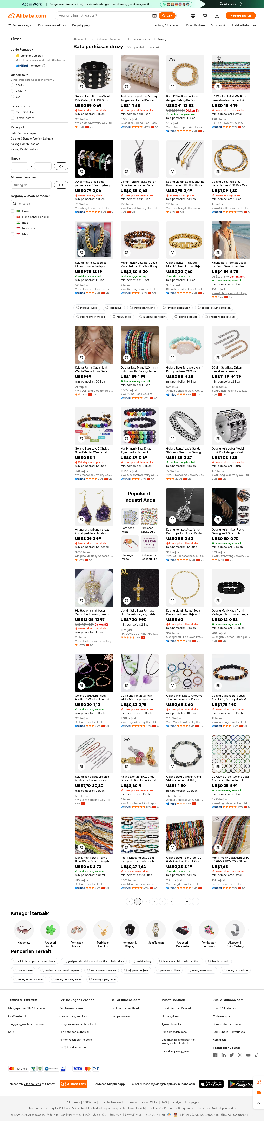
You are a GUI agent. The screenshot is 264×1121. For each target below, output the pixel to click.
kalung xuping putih (104, 979)
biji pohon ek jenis (138, 970)
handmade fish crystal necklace (181, 961)
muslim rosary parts (155, 316)
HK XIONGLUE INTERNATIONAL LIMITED (140, 633)
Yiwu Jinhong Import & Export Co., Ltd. (231, 293)
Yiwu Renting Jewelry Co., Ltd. (140, 289)
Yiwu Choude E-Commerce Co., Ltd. (94, 289)
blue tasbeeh (25, 970)
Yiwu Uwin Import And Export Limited (185, 127)
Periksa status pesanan (227, 1024)
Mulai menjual (221, 1016)
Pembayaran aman (71, 1008)
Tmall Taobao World (111, 1102)
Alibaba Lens (32, 1084)
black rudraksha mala (103, 970)
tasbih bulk (116, 307)
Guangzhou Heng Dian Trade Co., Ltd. (140, 122)
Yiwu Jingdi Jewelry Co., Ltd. (93, 208)
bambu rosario (220, 961)
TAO (164, 1102)
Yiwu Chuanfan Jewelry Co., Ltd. (140, 475)
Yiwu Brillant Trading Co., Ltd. (139, 208)
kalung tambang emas (68, 979)
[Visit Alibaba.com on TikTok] (256, 1055)
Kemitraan (219, 1039)
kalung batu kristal (237, 970)
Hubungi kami (170, 1016)
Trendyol (176, 1102)
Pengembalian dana (174, 1031)
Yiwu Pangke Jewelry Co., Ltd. (230, 475)
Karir (11, 1031)
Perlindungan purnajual (74, 1031)
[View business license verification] (169, 1115)
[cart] (206, 16)
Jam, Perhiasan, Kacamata (105, 39)
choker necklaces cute (222, 316)
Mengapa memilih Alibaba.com (27, 1008)
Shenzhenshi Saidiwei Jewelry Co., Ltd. (185, 289)
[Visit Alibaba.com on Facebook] (215, 1055)
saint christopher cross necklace (37, 961)
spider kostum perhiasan (216, 307)
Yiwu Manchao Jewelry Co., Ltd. (94, 475)
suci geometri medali (92, 316)
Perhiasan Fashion (139, 39)
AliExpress (73, 1102)
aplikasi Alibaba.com (181, 1084)
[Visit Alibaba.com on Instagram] (240, 1055)
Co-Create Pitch (18, 1016)
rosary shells (124, 316)
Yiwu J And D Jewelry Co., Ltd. (231, 208)
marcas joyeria (89, 307)
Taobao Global (149, 1102)
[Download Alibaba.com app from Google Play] (242, 1084)
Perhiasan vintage (144, 307)
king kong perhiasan (178, 307)
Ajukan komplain (172, 1024)
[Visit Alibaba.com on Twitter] (231, 1055)
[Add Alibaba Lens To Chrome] (73, 1084)
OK (61, 166)
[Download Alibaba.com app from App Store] (211, 1084)
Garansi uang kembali (73, 1016)
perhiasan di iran (170, 970)
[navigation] (39, 471)
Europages (192, 1102)
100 (187, 901)
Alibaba (78, 39)
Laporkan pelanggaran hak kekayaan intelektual (178, 1041)
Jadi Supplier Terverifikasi (229, 1031)
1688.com (89, 1102)
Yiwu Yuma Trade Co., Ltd (136, 394)
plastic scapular (188, 316)
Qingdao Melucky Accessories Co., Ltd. (94, 556)
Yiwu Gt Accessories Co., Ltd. (185, 556)
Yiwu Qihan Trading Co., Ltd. (229, 390)
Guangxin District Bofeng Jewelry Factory (231, 637)
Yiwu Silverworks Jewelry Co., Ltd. (185, 475)
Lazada (132, 1102)
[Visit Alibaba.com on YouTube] (248, 1055)
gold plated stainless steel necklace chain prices (96, 961)
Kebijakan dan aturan (72, 1047)
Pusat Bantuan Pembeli (176, 1008)
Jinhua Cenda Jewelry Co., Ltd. (185, 390)
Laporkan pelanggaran (176, 1051)
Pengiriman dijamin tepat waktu (79, 1024)
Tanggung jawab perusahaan (26, 1024)
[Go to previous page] (129, 901)
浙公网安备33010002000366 (199, 1114)
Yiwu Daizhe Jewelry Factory (93, 641)
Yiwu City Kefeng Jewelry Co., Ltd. (231, 556)
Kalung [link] (162, 39)
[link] (258, 1081)
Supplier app (116, 1084)
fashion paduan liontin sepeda (62, 970)
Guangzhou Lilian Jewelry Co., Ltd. (185, 637)
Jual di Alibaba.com (225, 1008)
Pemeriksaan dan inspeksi (75, 1039)
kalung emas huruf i (203, 970)
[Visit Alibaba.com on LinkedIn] (223, 1055)
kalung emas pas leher (31, 979)
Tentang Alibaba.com (22, 999)
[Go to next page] (195, 901)
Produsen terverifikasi (125, 1008)
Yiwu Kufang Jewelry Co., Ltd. (93, 122)
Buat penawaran (121, 1016)
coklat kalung (143, 961)
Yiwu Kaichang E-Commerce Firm (185, 208)
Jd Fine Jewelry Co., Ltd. (227, 122)
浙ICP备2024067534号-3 (237, 1114)
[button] (154, 15)
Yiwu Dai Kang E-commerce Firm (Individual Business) (94, 390)
